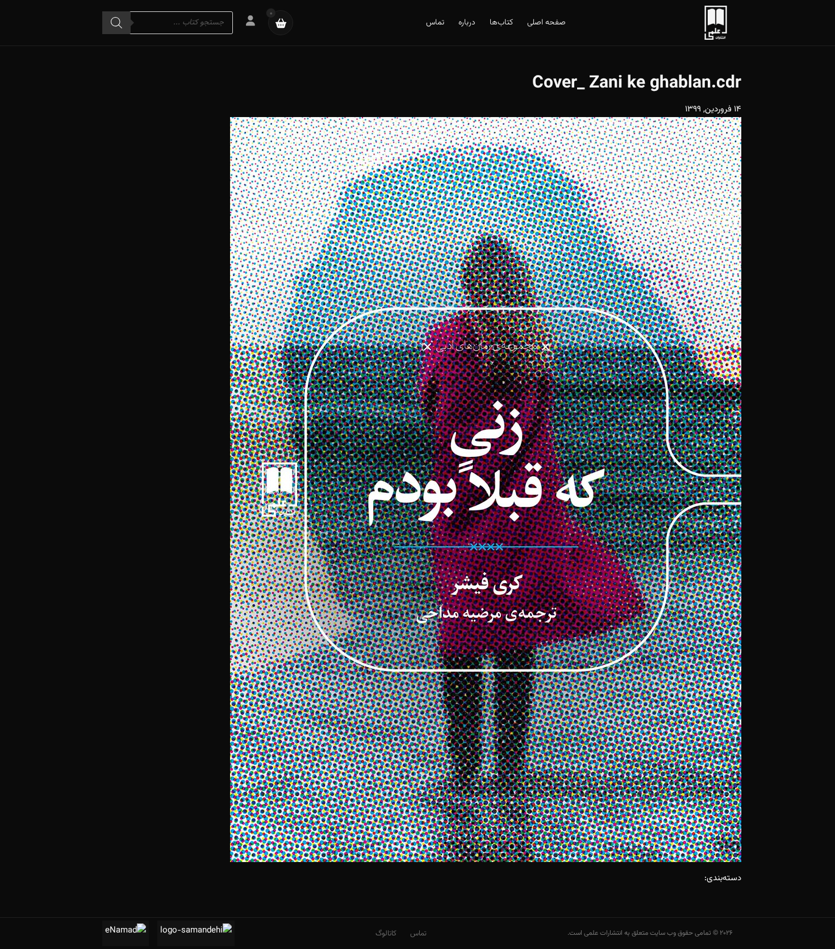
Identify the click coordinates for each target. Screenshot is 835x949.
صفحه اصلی (546, 22)
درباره (466, 22)
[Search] (116, 22)
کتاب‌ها (501, 22)
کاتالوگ (385, 933)
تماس (435, 22)
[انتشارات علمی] (716, 23)
